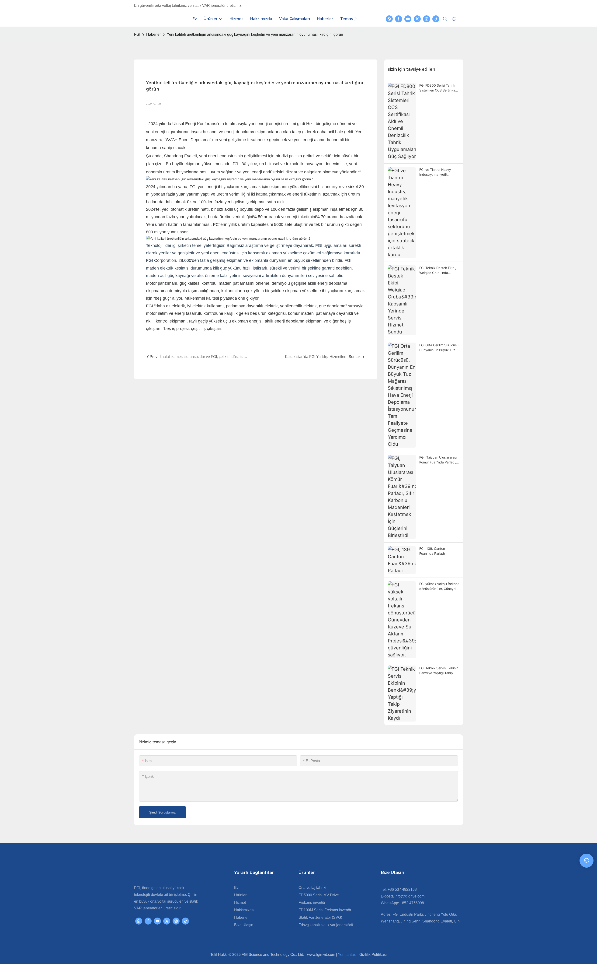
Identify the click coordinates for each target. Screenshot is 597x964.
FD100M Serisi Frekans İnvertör (324, 910)
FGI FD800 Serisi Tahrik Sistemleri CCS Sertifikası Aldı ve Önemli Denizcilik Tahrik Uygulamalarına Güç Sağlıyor (438, 88)
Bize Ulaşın (243, 925)
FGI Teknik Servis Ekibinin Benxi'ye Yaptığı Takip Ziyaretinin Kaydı (438, 670)
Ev (236, 888)
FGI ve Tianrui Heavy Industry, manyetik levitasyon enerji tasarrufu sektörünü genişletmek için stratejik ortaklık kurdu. (438, 172)
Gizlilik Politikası (373, 955)
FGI (137, 34)
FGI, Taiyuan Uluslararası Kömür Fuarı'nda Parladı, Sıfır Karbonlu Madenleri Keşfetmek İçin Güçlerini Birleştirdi (438, 460)
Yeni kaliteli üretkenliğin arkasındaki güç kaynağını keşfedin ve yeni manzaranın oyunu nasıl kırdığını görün (255, 34)
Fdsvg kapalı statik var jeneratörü (325, 925)
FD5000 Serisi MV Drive (318, 895)
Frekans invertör (311, 902)
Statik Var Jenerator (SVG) (320, 917)
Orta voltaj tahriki (312, 888)
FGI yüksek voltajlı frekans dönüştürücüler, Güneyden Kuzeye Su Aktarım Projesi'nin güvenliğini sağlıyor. (439, 586)
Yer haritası (348, 955)
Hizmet (240, 902)
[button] (355, 19)
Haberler (153, 34)
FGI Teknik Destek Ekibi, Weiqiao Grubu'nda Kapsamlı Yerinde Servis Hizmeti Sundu (437, 270)
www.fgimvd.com (321, 955)
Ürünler (240, 895)
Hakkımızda (244, 910)
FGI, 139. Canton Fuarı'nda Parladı (432, 551)
